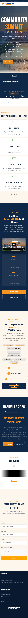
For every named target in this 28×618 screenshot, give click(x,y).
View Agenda (19, 62)
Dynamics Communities (13, 1)
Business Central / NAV (14, 355)
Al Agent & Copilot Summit (7, 580)
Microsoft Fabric (7, 359)
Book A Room (19, 444)
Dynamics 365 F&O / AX (14, 352)
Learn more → (14, 194)
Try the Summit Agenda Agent (14, 96)
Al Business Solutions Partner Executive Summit (12, 582)
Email (2, 539)
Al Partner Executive (6, 596)
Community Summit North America (9, 578)
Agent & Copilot (23, 1)
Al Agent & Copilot (5, 594)
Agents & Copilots (8, 345)
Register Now (8, 62)
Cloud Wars (4, 599)
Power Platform (20, 345)
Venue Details (8, 444)
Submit (14, 558)
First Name (4, 523)
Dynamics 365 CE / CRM (14, 348)
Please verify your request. (7, 547)
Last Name (4, 531)
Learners (4, 1)
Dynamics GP (14, 362)
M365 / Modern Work (19, 359)
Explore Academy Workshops (14, 386)
